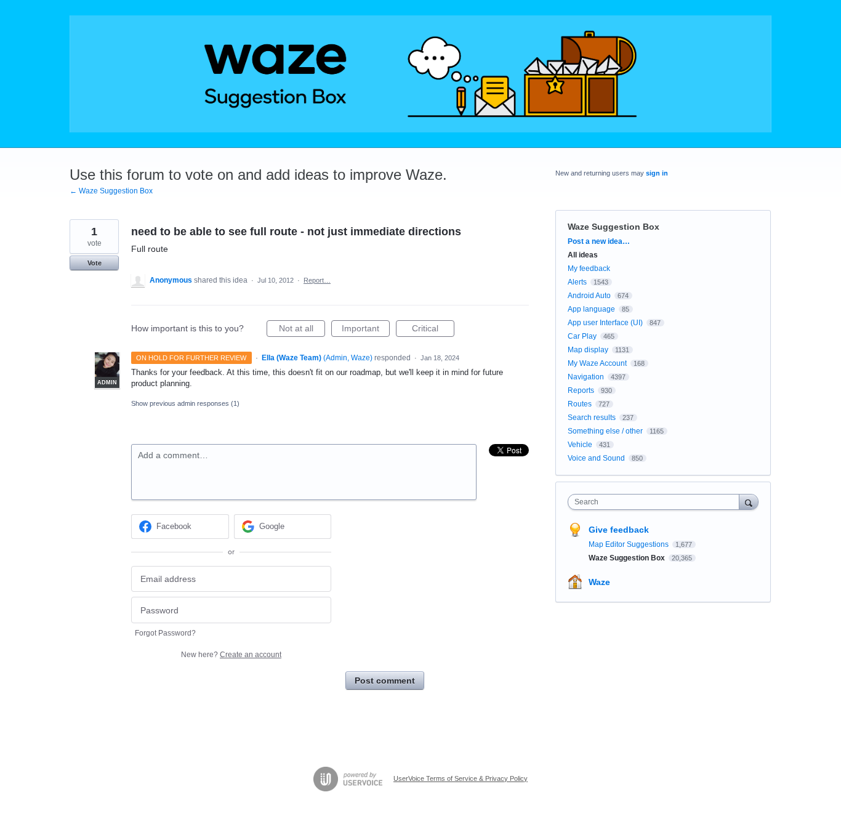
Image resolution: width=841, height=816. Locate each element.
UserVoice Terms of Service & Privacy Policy (460, 778)
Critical (433, 330)
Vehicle (580, 444)
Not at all (302, 330)
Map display (588, 349)
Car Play (582, 336)
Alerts (577, 282)
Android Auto (589, 295)
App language (591, 309)
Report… (317, 280)
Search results (592, 417)
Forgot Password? (165, 633)
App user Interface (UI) (605, 322)
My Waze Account (597, 363)
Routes (580, 404)
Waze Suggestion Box (613, 227)
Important (366, 330)
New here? (231, 654)
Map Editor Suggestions (629, 544)
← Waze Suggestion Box (111, 191)
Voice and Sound (596, 458)
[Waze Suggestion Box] (420, 73)
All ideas (583, 255)
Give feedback (619, 530)
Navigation (586, 377)
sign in (657, 173)
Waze (599, 582)
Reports (581, 390)
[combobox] (656, 502)
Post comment (385, 680)
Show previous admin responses (185, 403)
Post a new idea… (599, 241)
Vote (94, 263)
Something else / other (605, 431)
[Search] (749, 501)
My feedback (589, 268)
